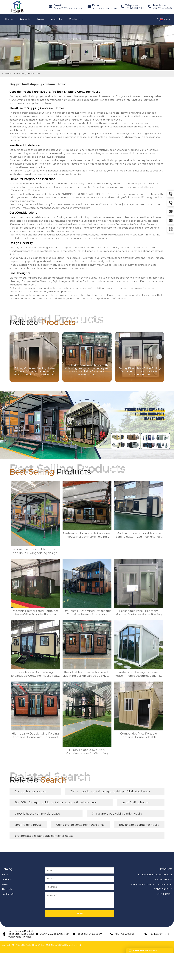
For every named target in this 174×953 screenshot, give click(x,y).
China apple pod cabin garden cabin (117, 813)
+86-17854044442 (162, 8)
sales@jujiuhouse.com (104, 8)
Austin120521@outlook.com (68, 8)
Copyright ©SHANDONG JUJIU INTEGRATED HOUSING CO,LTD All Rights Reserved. (41, 945)
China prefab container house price (80, 824)
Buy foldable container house (139, 824)
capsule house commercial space (37, 813)
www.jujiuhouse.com (47, 130)
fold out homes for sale (30, 791)
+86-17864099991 (134, 8)
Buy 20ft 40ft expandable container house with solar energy (56, 802)
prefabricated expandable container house (44, 835)
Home (4, 73)
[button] (159, 356)
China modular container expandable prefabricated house (110, 791)
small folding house (135, 802)
